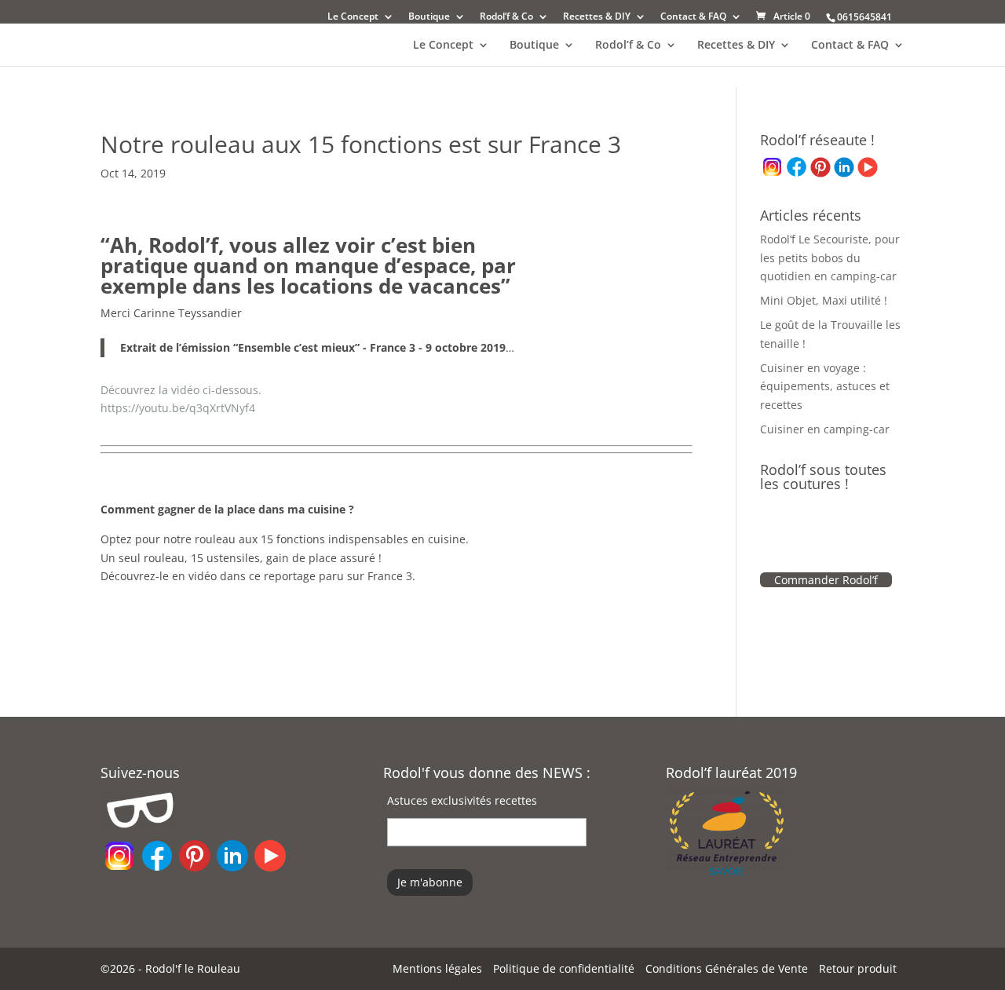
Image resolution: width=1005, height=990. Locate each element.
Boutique (429, 17)
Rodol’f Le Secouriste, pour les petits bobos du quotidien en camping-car (830, 258)
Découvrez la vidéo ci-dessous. (180, 389)
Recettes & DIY (596, 17)
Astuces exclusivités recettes (462, 800)
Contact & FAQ (693, 17)
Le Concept (352, 17)
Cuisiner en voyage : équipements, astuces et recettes (825, 386)
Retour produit (858, 968)
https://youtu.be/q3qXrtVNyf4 (177, 407)
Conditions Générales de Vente (726, 968)
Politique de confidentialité (563, 968)
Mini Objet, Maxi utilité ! (823, 300)
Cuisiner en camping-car (825, 429)
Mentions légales (437, 968)
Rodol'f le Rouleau (192, 968)
